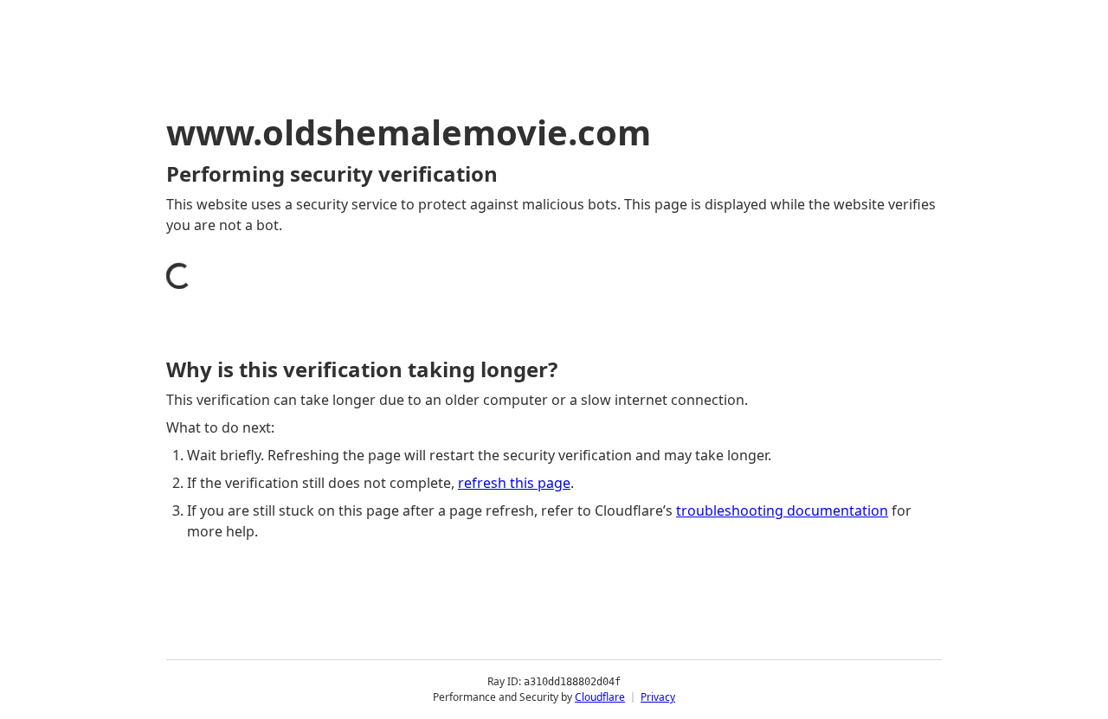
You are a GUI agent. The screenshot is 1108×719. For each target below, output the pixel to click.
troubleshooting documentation (782, 510)
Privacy (658, 697)
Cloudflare (600, 697)
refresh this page (514, 482)
